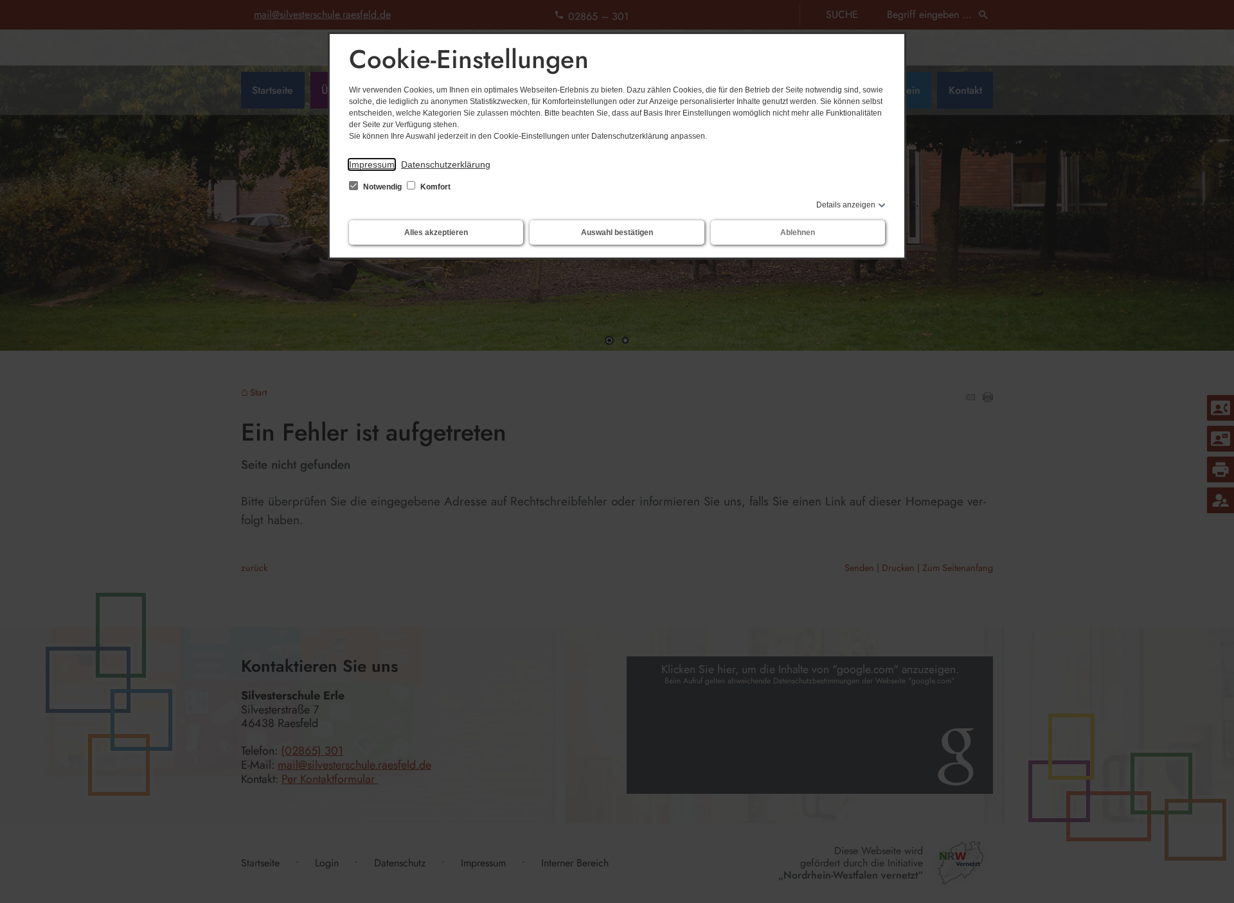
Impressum (372, 164)
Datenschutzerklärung (445, 164)
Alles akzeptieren (436, 232)
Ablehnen (797, 232)
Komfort (434, 186)
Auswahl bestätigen (617, 232)
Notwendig (382, 186)
